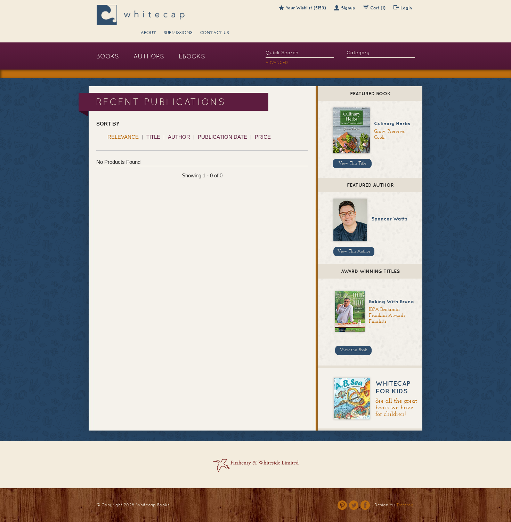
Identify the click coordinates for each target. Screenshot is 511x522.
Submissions (178, 33)
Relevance (123, 137)
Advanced (277, 62)
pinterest (342, 505)
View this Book (353, 350)
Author (179, 137)
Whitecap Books (153, 505)
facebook (365, 505)
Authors (148, 56)
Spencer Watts (389, 219)
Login (406, 8)
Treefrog (405, 505)
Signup (348, 8)
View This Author (354, 251)
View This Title (352, 163)
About (148, 33)
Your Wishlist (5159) (306, 8)
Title (153, 137)
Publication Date (222, 137)
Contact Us (214, 33)
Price (263, 137)
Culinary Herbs (392, 123)
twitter (353, 505)
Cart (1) (378, 8)
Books (107, 56)
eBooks (192, 56)
